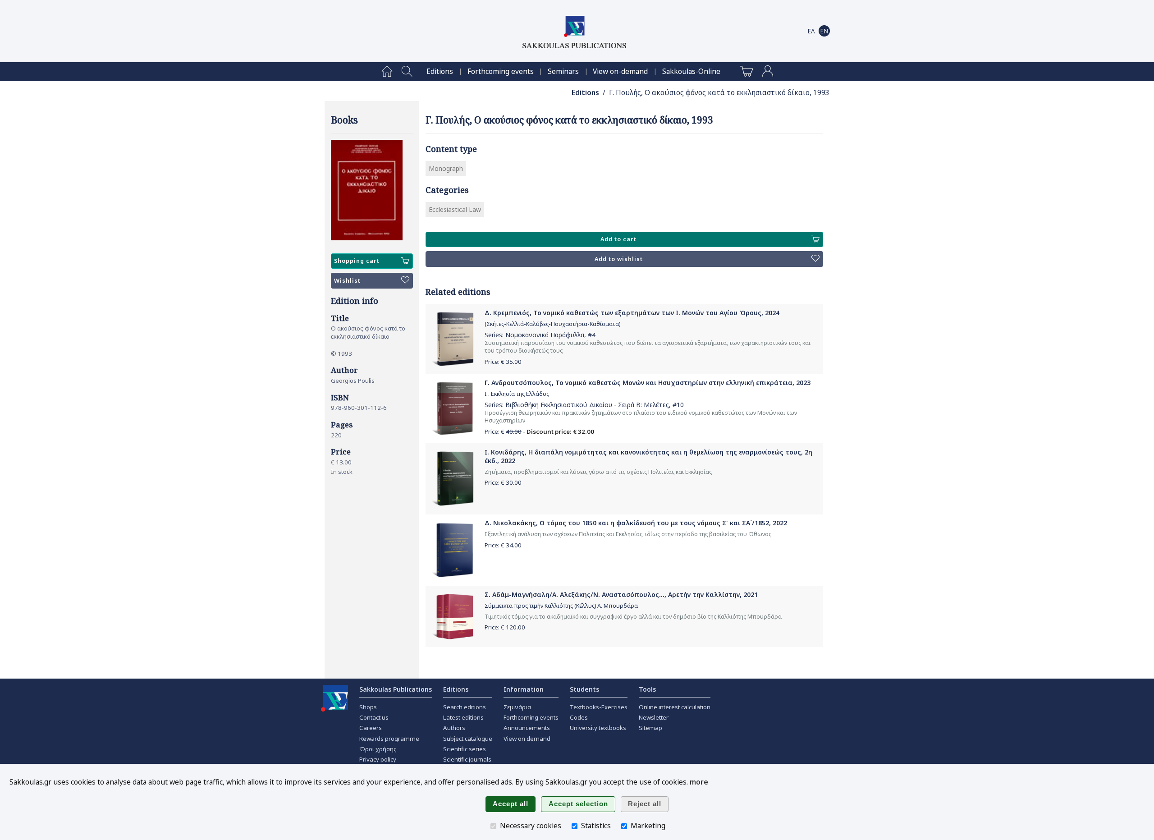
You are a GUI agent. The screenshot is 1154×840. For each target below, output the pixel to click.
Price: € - (539, 431)
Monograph (446, 168)
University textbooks (598, 728)
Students (584, 689)
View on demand (527, 738)
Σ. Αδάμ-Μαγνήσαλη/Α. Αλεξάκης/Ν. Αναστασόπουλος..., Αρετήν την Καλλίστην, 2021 (621, 594)
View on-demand (620, 71)
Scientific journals (467, 759)
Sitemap (650, 728)
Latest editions (463, 717)
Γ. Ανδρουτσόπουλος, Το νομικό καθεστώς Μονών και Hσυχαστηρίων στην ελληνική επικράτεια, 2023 (648, 382)
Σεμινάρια (517, 707)
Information (524, 689)
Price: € (503, 362)
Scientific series (464, 749)
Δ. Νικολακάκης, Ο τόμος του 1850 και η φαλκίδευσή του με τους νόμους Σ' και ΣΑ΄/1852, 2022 (636, 523)
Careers (370, 728)
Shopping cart (357, 261)
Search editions (464, 707)
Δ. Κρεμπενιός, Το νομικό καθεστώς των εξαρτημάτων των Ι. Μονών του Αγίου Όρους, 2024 (632, 312)
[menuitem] (387, 72)
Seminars (563, 71)
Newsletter (654, 717)
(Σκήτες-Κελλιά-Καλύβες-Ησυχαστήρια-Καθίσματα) (552, 324)
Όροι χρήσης (378, 749)
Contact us (374, 717)
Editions (439, 71)
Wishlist (347, 281)
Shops (368, 707)
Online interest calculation (674, 707)
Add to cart (618, 239)
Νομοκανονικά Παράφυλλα (544, 334)
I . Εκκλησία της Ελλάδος (517, 394)
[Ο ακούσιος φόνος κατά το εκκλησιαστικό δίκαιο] (372, 190)
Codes (579, 717)
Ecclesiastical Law (455, 209)
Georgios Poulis (353, 380)
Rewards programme (389, 738)
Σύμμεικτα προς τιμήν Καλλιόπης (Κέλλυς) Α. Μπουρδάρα (561, 606)
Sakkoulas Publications (395, 689)
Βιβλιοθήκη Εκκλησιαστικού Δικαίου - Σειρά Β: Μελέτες (587, 404)
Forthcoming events (500, 71)
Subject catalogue (467, 738)
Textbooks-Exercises (598, 707)
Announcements (527, 728)
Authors (454, 728)
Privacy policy (377, 759)
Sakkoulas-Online (691, 71)
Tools (647, 689)
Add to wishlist (619, 259)
